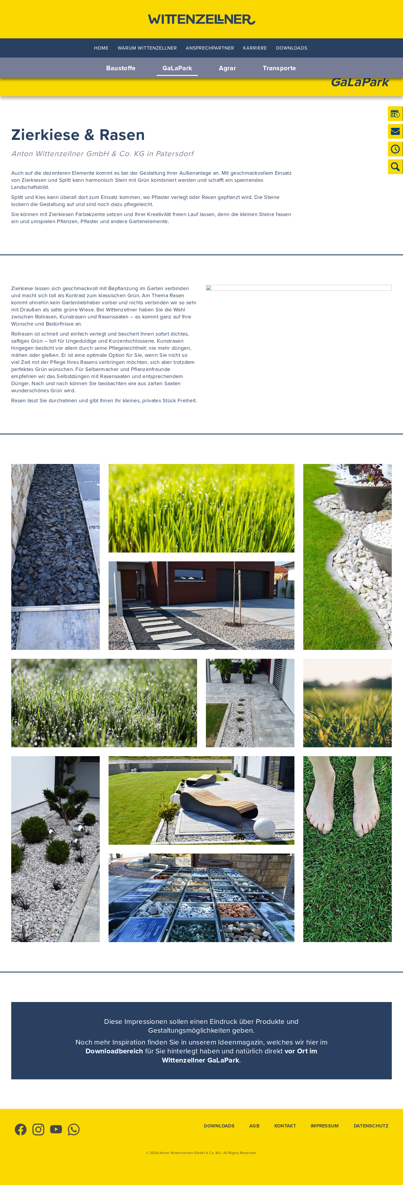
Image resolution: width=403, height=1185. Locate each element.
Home (101, 48)
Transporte (279, 68)
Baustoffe (121, 68)
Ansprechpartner (210, 48)
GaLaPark (177, 68)
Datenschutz (371, 1126)
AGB (254, 1126)
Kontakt (285, 1126)
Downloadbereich (114, 1051)
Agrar (227, 68)
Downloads (291, 48)
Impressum (325, 1126)
